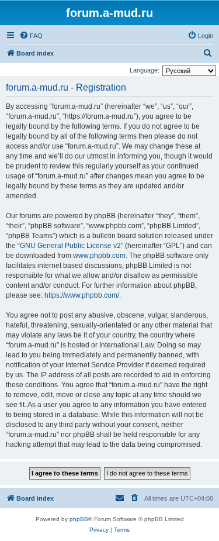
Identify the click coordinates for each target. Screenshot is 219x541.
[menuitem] (31, 36)
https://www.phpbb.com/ (81, 295)
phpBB (78, 519)
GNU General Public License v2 (70, 246)
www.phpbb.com (99, 255)
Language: (144, 70)
